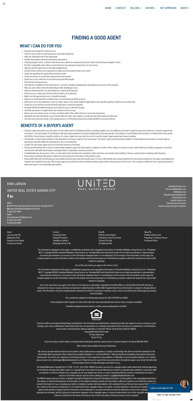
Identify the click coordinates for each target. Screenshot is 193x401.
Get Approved (168, 8)
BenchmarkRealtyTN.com (176, 189)
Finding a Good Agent (107, 235)
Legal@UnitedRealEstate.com (122, 375)
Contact (121, 8)
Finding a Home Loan (152, 235)
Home (108, 8)
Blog (101, 232)
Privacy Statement (96, 334)
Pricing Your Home (14, 243)
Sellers (135, 8)
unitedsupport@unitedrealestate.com (67, 360)
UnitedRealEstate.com (177, 186)
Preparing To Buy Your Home (110, 238)
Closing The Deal (105, 240)
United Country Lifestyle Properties (172, 206)
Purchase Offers (151, 240)
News (146, 232)
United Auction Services (176, 203)
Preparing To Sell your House (155, 238)
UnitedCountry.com (178, 200)
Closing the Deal (59, 235)
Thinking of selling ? (61, 240)
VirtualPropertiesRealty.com (175, 195)
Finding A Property (60, 238)
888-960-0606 (142, 342)
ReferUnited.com (179, 197)
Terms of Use (112, 265)
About (184, 8)
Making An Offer (13, 238)
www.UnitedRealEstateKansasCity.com (24, 209)
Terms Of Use (96, 337)
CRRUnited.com (179, 192)
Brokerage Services (61, 243)
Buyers (150, 8)
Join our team (13, 235)
